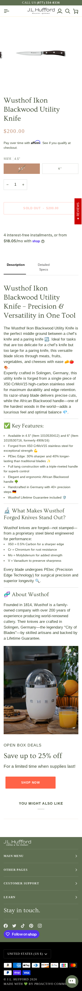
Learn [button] (9, 897)
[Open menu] (8, 11)
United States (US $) (25, 953)
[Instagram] (40, 926)
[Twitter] (14, 926)
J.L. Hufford (18, 979)
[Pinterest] (31, 926)
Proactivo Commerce (54, 984)
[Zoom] (15, 80)
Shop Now (30, 782)
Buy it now (41, 224)
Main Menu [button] (14, 856)
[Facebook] (6, 926)
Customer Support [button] (21, 883)
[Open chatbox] (72, 981)
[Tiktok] (23, 926)
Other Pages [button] (16, 869)
